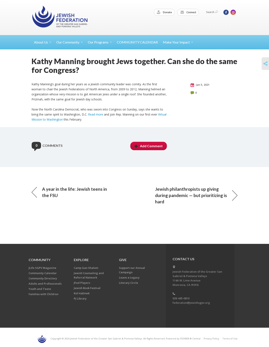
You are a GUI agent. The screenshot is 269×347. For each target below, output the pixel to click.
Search (210, 12)
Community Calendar (43, 273)
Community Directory (43, 278)
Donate (167, 12)
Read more (95, 114)
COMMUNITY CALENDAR (137, 42)
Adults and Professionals (45, 283)
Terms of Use (229, 338)
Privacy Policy (211, 338)
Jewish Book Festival (87, 288)
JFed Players (82, 283)
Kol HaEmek (82, 293)
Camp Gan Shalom (86, 268)
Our (98, 42)
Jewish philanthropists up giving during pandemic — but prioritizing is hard (191, 195)
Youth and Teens (40, 289)
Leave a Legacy (129, 277)
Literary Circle (128, 283)
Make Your (176, 42)
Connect (191, 12)
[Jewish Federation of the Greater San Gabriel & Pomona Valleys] (60, 17)
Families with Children (43, 294)
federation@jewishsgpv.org (191, 303)
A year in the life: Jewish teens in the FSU (74, 192)
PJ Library (80, 298)
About (41, 42)
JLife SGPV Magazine (42, 268)
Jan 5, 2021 (202, 85)
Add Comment (151, 146)
